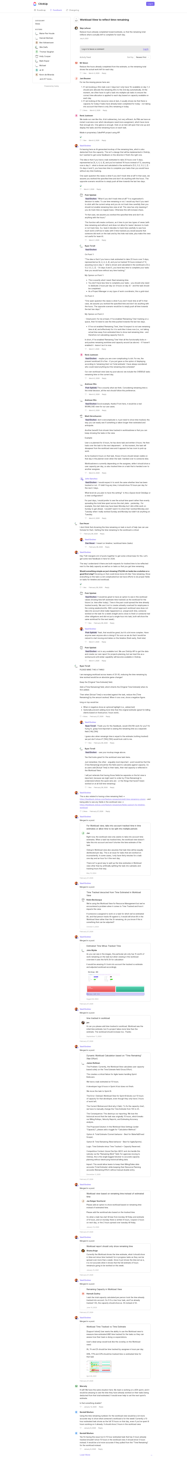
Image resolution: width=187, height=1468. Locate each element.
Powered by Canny (51, 86)
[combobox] (142, 57)
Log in (150, 4)
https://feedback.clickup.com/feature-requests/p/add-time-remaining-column (113, 799)
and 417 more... (46, 79)
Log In (145, 49)
